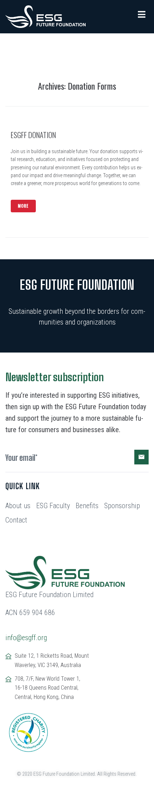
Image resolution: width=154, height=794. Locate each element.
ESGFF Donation (33, 134)
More (23, 206)
